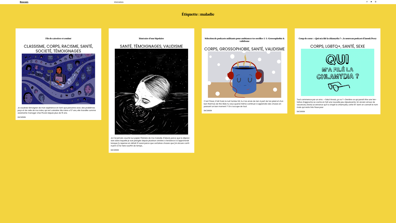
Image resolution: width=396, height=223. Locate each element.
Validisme (173, 46)
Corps (53, 46)
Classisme (34, 46)
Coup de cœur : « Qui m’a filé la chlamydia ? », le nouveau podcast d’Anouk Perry (338, 39)
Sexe (360, 46)
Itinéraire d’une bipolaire (151, 39)
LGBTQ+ (333, 46)
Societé (43, 51)
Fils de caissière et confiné (58, 39)
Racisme (70, 46)
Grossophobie (234, 49)
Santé (86, 46)
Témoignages (67, 51)
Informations (118, 2)
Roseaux (24, 2)
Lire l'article (22, 117)
